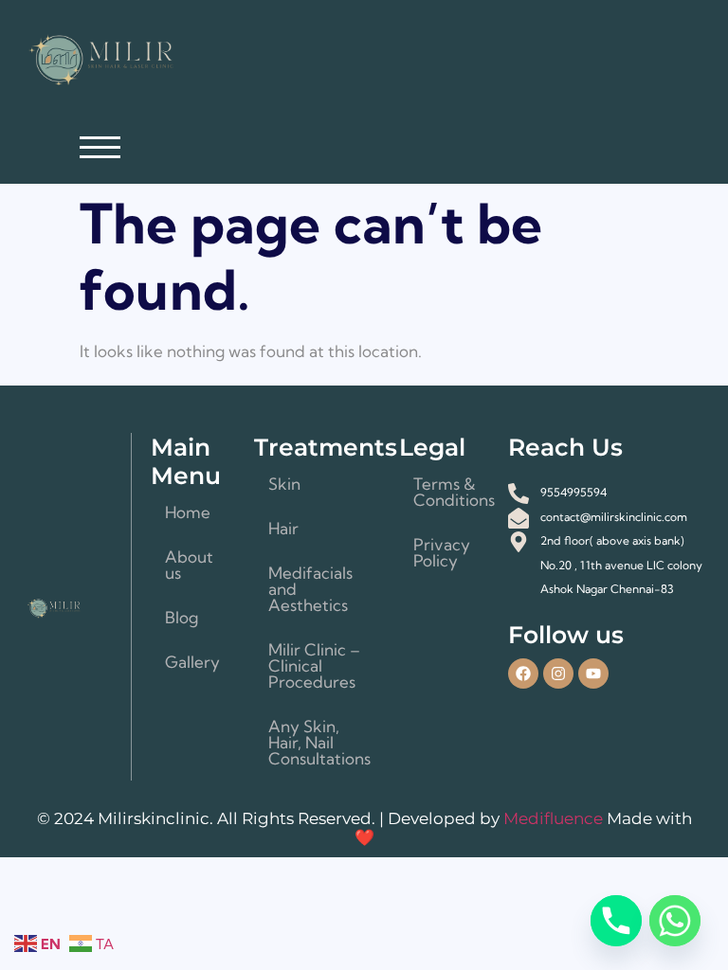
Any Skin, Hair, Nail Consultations (319, 742)
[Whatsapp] (675, 920)
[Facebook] (523, 673)
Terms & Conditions (451, 492)
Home (187, 512)
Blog (181, 617)
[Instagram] (558, 673)
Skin (284, 484)
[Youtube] (593, 673)
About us (189, 565)
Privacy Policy (441, 552)
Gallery (192, 662)
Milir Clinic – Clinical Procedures (314, 665)
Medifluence (555, 818)
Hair (283, 528)
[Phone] (616, 920)
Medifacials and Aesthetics (310, 589)
